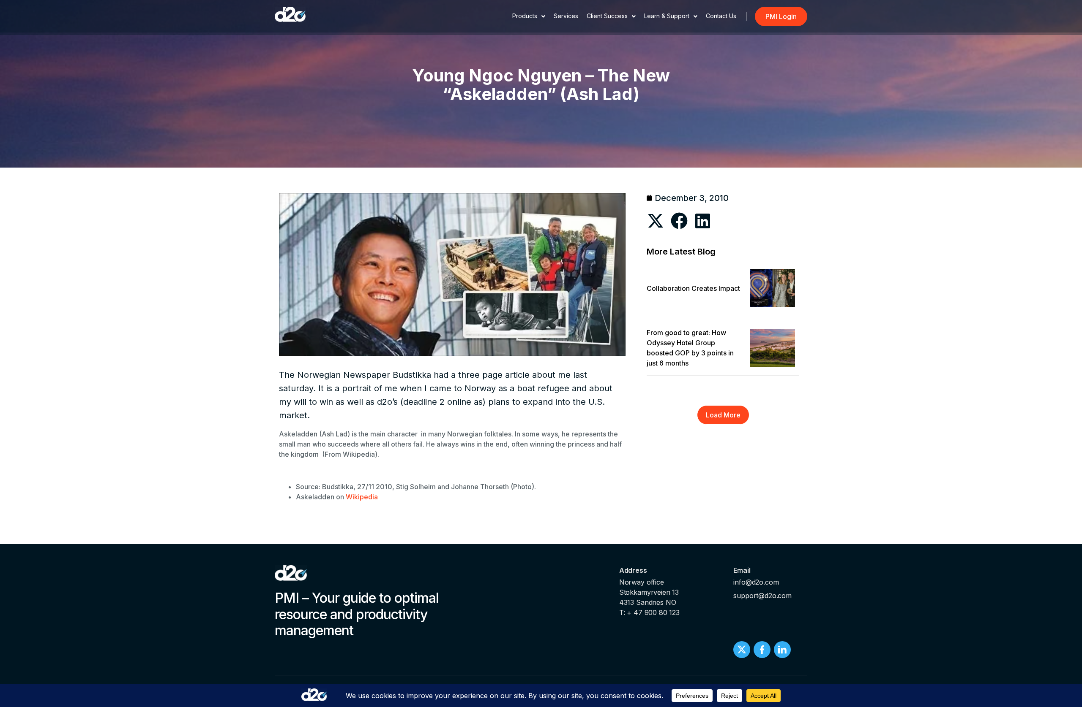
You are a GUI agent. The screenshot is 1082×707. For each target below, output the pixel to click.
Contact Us (721, 15)
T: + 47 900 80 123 (649, 612)
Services (566, 15)
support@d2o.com (762, 595)
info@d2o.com (756, 582)
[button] (656, 220)
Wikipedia (362, 497)
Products (524, 15)
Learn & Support (666, 15)
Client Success (607, 15)
